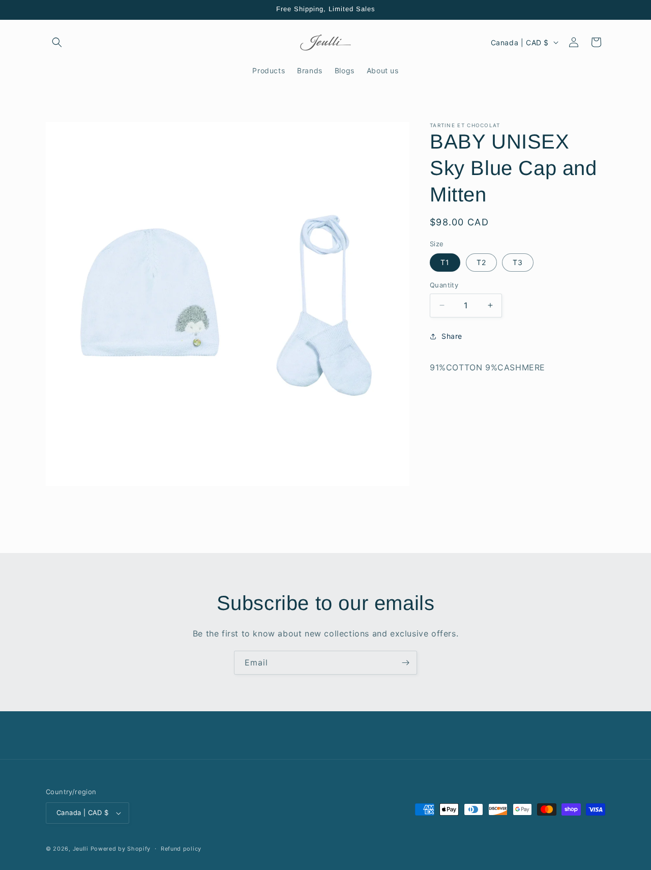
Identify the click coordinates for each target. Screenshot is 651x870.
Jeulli (80, 848)
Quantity (444, 285)
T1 (445, 262)
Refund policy (181, 848)
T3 (518, 262)
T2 (481, 262)
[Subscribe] (405, 663)
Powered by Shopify (121, 848)
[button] (57, 42)
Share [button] (451, 336)
